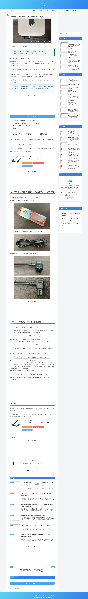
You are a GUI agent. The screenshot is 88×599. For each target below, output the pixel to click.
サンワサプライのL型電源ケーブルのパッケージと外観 (26, 123)
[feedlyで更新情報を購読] (33, 470)
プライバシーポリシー (44, 595)
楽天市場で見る (38, 162)
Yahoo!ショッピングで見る (27, 165)
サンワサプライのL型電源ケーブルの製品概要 (24, 120)
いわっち (70, 183)
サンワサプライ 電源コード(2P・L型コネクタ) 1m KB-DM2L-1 (35, 158)
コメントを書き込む (32, 583)
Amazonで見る (27, 162)
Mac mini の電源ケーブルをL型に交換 (22, 125)
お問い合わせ (51, 595)
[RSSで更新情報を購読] (36, 470)
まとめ (14, 128)
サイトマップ (36, 595)
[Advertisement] (32, 104)
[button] (47, 463)
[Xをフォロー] (31, 470)
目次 (31, 116)
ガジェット (13, 437)
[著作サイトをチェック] (28, 470)
